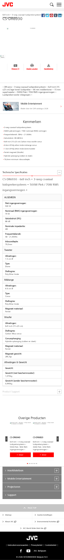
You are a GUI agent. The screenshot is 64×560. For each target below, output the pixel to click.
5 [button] (34, 463)
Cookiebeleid (50, 545)
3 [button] (31, 463)
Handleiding (48, 69)
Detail (21, 455)
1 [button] (27, 463)
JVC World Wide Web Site (33, 528)
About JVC (9, 522)
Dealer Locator (32, 69)
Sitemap (8, 515)
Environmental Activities (46, 522)
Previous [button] (6, 439)
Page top (32, 508)
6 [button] (36, 463)
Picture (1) (15, 69)
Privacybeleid (36, 545)
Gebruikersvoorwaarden (18, 545)
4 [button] (32, 463)
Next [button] (58, 439)
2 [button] (29, 463)
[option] (21, 442)
